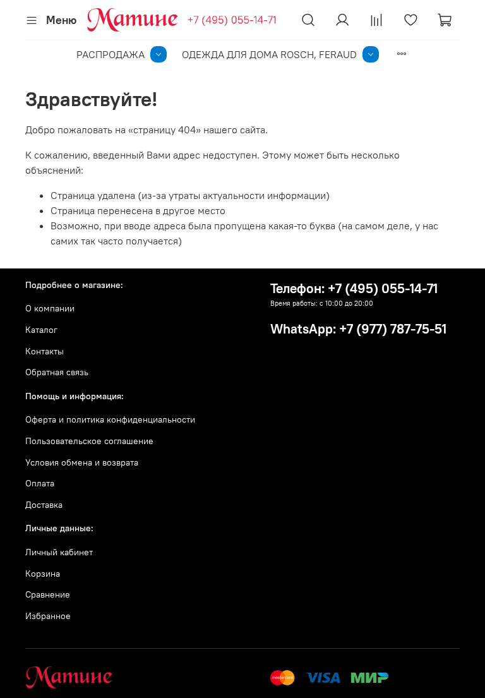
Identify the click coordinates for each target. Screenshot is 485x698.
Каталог (41, 329)
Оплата (39, 483)
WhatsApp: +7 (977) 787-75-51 (358, 328)
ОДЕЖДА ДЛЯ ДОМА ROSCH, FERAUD (269, 54)
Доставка (44, 504)
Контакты (44, 351)
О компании (50, 308)
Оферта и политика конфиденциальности (110, 419)
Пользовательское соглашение (89, 441)
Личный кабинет (59, 552)
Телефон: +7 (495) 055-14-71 (354, 288)
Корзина (42, 573)
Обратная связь (56, 372)
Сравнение (47, 594)
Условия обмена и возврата (81, 462)
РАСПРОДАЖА (110, 54)
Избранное (48, 616)
